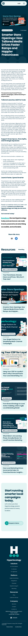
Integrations (14, 580)
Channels (14, 583)
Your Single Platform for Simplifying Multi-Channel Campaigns (12, 341)
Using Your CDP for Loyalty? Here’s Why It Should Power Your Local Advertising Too (13, 373)
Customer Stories (14, 597)
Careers (14, 606)
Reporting (14, 588)
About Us (14, 604)
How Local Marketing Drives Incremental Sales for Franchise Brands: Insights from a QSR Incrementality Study (13, 470)
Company (14, 601)
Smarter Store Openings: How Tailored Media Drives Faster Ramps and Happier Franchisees (14, 309)
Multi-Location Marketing (10, 269)
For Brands (14, 569)
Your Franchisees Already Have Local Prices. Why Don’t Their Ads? (13, 277)
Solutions (14, 563)
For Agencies (14, 571)
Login (19, 3)
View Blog (21, 249)
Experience (5, 218)
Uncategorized (7, 398)
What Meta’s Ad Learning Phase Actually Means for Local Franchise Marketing (12, 438)
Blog (14, 595)
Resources (14, 592)
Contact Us (14, 609)
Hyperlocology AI (14, 586)
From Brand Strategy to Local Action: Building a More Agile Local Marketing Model (14, 406)
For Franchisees (14, 566)
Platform (14, 575)
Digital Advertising (14, 578)
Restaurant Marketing (7, 30)
